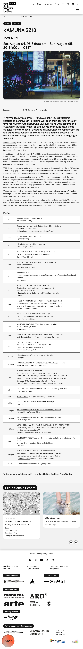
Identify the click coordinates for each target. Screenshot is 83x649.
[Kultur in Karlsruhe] (48, 603)
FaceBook (30, 560)
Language (73, 4)
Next (76, 542)
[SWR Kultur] (35, 603)
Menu (78, 10)
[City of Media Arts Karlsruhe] (75, 641)
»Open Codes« (9, 143)
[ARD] (38, 596)
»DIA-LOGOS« (35, 154)
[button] (41, 75)
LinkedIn (53, 560)
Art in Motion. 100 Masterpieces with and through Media (39, 409)
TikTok (47, 560)
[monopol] (14, 596)
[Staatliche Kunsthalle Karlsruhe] (60, 632)
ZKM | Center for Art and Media (35, 110)
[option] (22, 515)
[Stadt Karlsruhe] (32, 581)
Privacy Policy (42, 554)
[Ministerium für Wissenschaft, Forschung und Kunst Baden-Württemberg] (14, 581)
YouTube (41, 560)
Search (78, 4)
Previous (71, 542)
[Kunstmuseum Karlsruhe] (39, 632)
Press (57, 4)
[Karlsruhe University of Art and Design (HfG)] (14, 632)
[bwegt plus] (11, 618)
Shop (39, 4)
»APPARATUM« (23, 273)
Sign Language (68, 4)
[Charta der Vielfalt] (57, 641)
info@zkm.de (54, 569)
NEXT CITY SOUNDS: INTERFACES (29, 371)
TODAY (8, 640)
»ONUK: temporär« (62, 182)
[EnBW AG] (54, 581)
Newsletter (48, 4)
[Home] (11, 7)
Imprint (32, 554)
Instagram (36, 560)
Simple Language (63, 4)
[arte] (14, 603)
